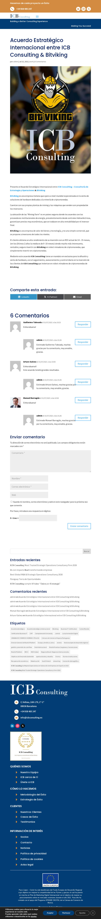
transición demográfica (71, 661)
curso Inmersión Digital (70, 633)
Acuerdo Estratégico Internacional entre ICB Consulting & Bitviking (49, 597)
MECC (26, 652)
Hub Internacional (40, 647)
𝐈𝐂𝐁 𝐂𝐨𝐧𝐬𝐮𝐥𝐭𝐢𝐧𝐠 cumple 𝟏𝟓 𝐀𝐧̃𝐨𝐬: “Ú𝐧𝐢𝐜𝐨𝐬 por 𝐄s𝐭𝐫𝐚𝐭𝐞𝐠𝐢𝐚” (35, 583)
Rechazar (66, 913)
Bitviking (41, 190)
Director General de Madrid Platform (23, 643)
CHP (31, 633)
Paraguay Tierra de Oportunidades (25, 579)
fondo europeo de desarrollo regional (76, 643)
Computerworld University (44, 633)
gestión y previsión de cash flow (21, 647)
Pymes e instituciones (70, 656)
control (57, 633)
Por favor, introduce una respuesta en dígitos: (30, 511)
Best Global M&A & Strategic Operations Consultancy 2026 (36, 574)
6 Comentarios (40, 61)
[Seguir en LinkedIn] (78, 9)
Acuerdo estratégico (18, 629)
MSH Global (35, 652)
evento (59, 643)
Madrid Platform (16, 652)
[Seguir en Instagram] (83, 9)
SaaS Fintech (46, 661)
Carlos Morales (84, 629)
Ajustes (82, 913)
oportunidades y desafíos (44, 656)
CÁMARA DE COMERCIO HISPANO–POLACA (25, 638)
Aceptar (50, 913)
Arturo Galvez (29, 361)
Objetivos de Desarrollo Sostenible (22, 656)
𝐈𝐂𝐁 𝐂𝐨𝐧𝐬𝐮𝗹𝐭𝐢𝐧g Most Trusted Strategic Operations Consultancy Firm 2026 (43, 565)
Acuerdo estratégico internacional (38, 629)
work (31, 61)
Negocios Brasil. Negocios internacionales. (55, 652)
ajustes (33, 916)
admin (15, 61)
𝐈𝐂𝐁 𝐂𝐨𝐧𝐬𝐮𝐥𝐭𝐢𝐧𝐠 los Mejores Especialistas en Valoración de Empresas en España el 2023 (40, 666)
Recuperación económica (19, 661)
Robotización (35, 661)
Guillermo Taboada (32, 322)
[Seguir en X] (89, 9)
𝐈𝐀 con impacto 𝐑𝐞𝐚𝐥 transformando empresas (31, 570)
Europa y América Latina (46, 643)
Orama (57, 656)
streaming (56, 661)
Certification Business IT (19, 633)
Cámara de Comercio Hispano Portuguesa (56, 638)
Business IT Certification (69, 629)
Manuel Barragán (31, 398)
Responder (83, 324)
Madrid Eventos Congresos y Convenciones (63, 647)
